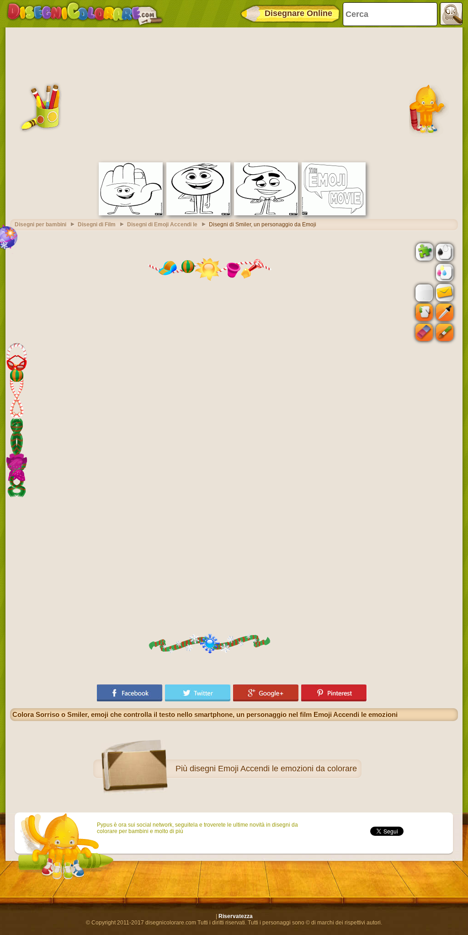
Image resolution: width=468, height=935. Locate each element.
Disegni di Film (97, 224)
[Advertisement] (234, 94)
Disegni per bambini (40, 224)
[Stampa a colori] (443, 272)
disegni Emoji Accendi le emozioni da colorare (273, 768)
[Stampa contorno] (443, 251)
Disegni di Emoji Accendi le (162, 224)
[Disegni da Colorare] (84, 13)
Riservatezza (235, 916)
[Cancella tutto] (423, 272)
